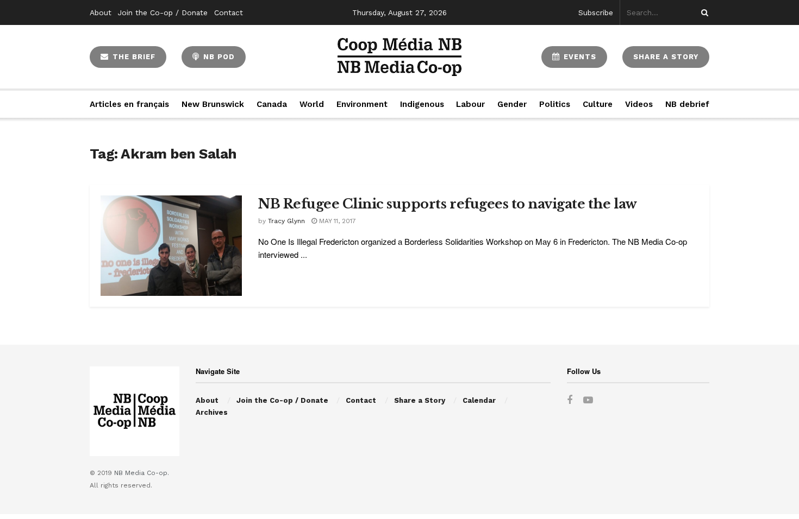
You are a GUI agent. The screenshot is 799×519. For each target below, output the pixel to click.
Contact (228, 12)
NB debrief (687, 104)
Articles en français (129, 104)
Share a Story (419, 400)
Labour (470, 104)
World (311, 104)
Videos (639, 104)
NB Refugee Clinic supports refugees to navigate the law (449, 204)
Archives (212, 412)
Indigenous (422, 104)
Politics (554, 104)
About (100, 12)
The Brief (132, 57)
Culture (598, 104)
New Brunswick (213, 104)
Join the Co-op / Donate (163, 12)
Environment (362, 104)
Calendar (479, 400)
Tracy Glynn (286, 221)
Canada (272, 104)
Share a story (665, 57)
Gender (512, 104)
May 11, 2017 (336, 221)
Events (578, 57)
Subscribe (595, 12)
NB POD (218, 57)
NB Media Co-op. (141, 473)
